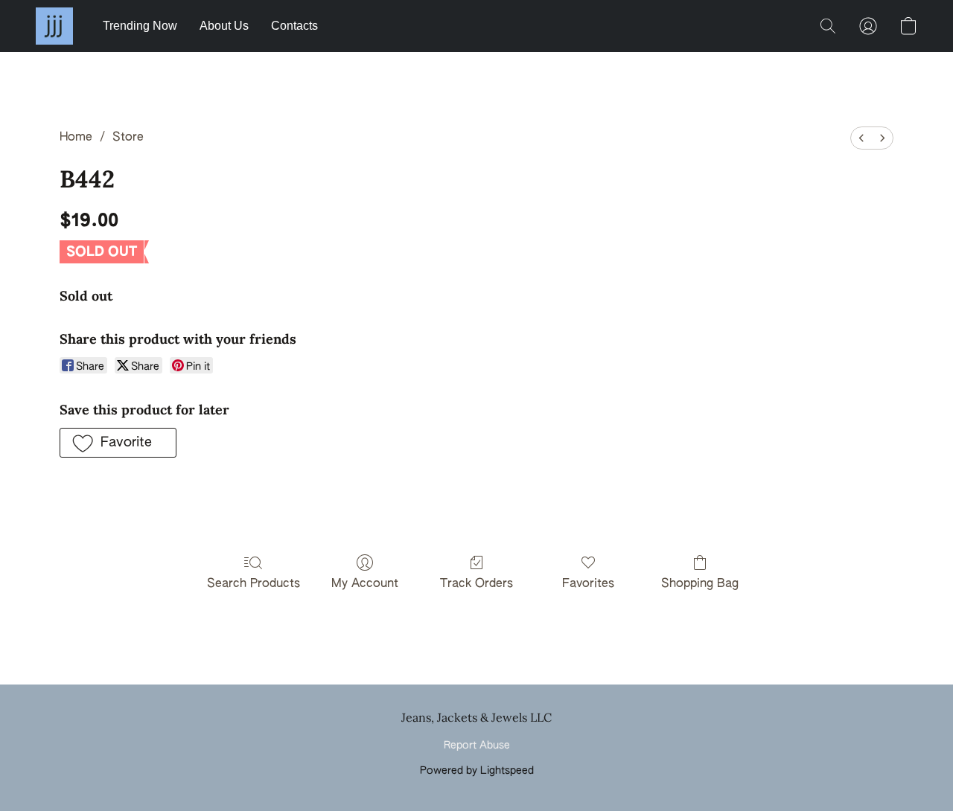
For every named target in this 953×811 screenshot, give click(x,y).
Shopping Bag (700, 584)
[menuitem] (861, 138)
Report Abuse (477, 745)
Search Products (253, 584)
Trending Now (140, 25)
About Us (224, 25)
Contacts (294, 25)
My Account (364, 584)
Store (128, 138)
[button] (54, 26)
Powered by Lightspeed (477, 771)
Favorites (588, 584)
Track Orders (476, 584)
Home (76, 138)
